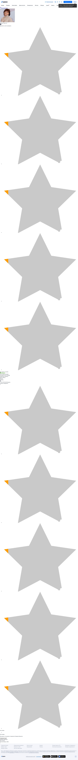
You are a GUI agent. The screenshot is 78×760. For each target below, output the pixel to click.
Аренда (2, 5)
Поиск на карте (29, 745)
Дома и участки (22, 5)
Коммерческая (30, 5)
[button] (76, 5)
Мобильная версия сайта (30, 756)
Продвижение (29, 746)
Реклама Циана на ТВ (56, 745)
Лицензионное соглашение (34, 751)
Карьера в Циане (4, 748)
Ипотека (36, 5)
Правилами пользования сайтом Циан (12, 751)
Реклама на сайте (17, 746)
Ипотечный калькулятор (56, 746)
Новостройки (14, 5)
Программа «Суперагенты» (70, 745)
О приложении (39, 756)
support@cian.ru (11, 752)
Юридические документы (19, 745)
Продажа (8, 5)
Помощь (41, 746)
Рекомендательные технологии (34, 752)
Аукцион (41, 745)
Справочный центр (4, 745)
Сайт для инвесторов (18, 748)
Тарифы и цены (4, 746)
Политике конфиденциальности (70, 751)
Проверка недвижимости (70, 746)
